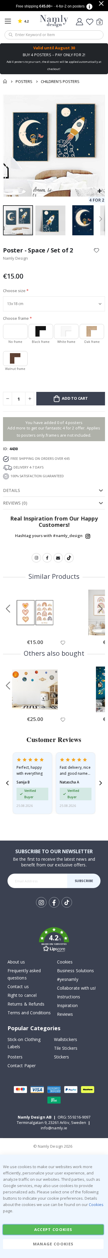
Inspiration (67, 1005)
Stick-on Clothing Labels (24, 1043)
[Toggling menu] (9, 21)
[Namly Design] (54, 21)
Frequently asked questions (24, 974)
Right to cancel (22, 995)
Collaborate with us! (76, 988)
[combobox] (54, 34)
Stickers (61, 1057)
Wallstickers (65, 1039)
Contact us (18, 986)
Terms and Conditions (29, 1012)
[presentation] (7, 783)
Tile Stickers (65, 1048)
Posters (24, 81)
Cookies (65, 962)
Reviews (65, 1014)
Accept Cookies (53, 1229)
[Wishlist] (89, 21)
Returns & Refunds (26, 1004)
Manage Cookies (53, 1244)
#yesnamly (67, 979)
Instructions (68, 997)
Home (5, 81)
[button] (99, 191)
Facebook (47, 558)
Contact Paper (22, 1065)
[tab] (54, 490)
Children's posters (60, 81)
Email (58, 558)
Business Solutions (75, 970)
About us (16, 962)
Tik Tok (66, 907)
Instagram (87, 536)
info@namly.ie (54, 1128)
